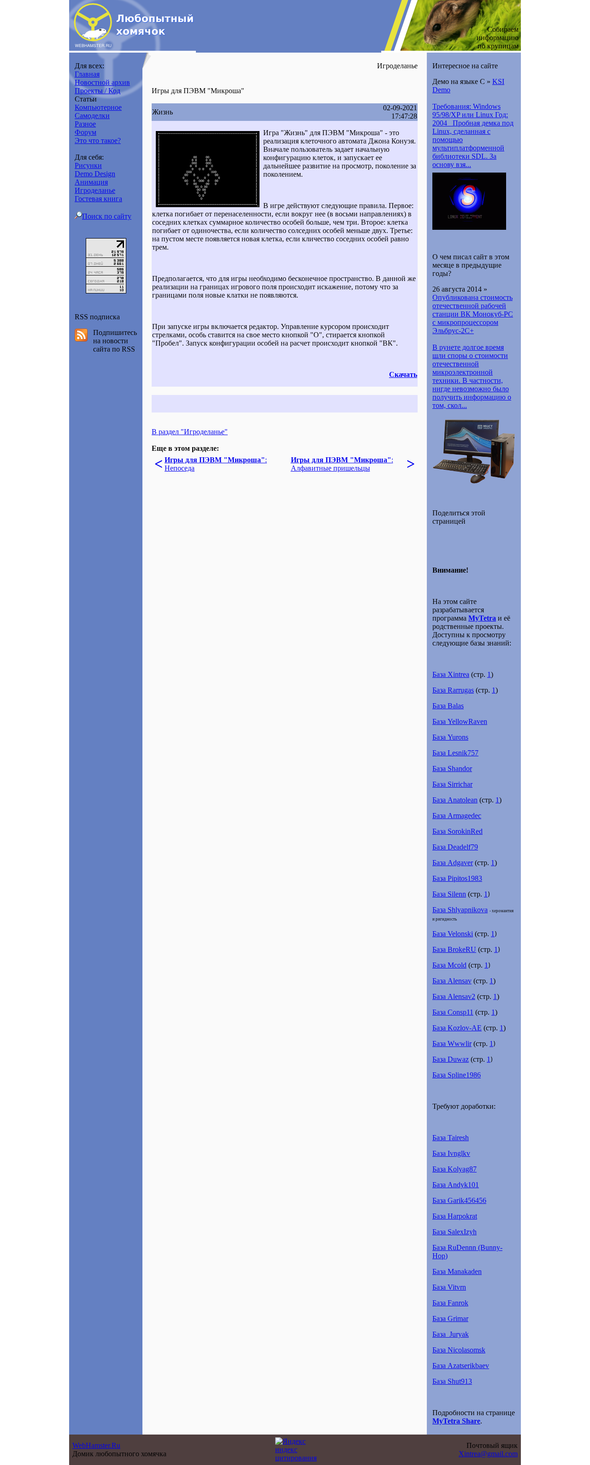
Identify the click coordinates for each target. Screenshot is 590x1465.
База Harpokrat (454, 1216)
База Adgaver (452, 863)
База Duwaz (450, 1059)
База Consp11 (452, 1012)
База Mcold (449, 965)
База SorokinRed (457, 831)
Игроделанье (95, 190)
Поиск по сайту (106, 216)
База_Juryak (450, 1334)
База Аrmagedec (456, 815)
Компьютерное (98, 107)
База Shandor (452, 768)
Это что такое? (98, 140)
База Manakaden (457, 1271)
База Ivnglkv (451, 1153)
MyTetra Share (456, 1421)
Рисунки (88, 165)
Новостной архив (102, 82)
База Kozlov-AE (457, 1028)
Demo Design (95, 174)
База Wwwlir (452, 1043)
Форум (85, 132)
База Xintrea (450, 674)
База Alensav (452, 981)
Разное (85, 124)
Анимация (91, 182)
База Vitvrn (449, 1287)
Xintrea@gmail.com (488, 1454)
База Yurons (450, 737)
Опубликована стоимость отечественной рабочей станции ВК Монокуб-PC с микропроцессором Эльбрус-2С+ (472, 314)
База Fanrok (450, 1303)
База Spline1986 (456, 1075)
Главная (87, 74)
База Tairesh (450, 1138)
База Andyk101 (455, 1185)
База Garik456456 (459, 1200)
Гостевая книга (98, 199)
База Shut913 (452, 1381)
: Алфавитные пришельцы (342, 464)
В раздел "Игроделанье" (190, 432)
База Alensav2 (453, 996)
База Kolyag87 (454, 1169)
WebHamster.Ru (96, 1445)
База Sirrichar (452, 784)
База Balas (448, 706)
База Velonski (452, 934)
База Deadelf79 (455, 847)
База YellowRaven (459, 721)
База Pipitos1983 (457, 878)
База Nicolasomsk (458, 1350)
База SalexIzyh (454, 1232)
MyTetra (482, 618)
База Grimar (450, 1318)
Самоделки (92, 116)
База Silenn (449, 894)
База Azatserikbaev (460, 1365)
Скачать (403, 374)
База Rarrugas (453, 690)
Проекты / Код (97, 91)
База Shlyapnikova (460, 910)
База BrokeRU (454, 949)
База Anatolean (455, 800)
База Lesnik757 (455, 753)
